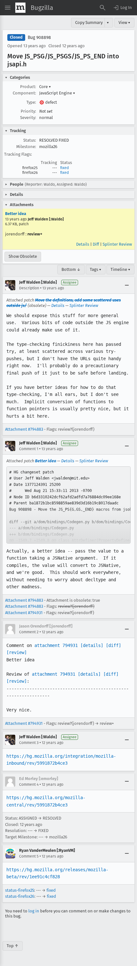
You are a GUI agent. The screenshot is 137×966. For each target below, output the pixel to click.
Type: (31, 102)
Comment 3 (29, 742)
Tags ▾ (95, 269)
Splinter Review (117, 244)
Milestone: (26, 146)
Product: (28, 86)
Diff (96, 244)
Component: (24, 93)
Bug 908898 (39, 37)
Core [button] (45, 86)
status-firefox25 (19, 890)
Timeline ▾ (120, 269)
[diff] (113, 645)
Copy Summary (89, 22)
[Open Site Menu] (8, 8)
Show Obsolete (23, 256)
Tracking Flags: (18, 154)
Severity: (28, 117)
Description (29, 288)
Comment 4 (29, 784)
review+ (34, 234)
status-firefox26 (19, 896)
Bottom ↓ (71, 269)
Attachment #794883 (24, 429)
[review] (16, 652)
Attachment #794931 (24, 612)
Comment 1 (28, 449)
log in (33, 911)
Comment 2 (29, 632)
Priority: (28, 111)
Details (82, 244)
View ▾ (124, 22)
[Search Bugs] (102, 8)
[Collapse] (127, 285)
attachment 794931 (56, 645)
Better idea (15, 213)
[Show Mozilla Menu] (20, 8)
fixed (64, 168)
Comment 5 (29, 856)
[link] (68, 505)
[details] (91, 645)
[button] (122, 8)
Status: (29, 140)
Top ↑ (12, 945)
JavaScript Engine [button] (57, 93)
